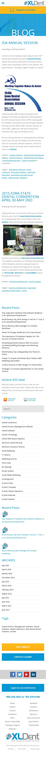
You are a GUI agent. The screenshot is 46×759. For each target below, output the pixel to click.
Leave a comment (28, 161)
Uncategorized (7, 479)
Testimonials (33, 725)
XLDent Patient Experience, (11, 161)
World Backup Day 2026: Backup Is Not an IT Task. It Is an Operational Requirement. (23, 320)
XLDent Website (8, 499)
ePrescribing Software (18, 172)
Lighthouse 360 (13, 178)
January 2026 (7, 573)
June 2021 (6, 610)
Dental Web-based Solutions (13, 438)
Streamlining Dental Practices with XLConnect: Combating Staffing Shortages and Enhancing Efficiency (20, 345)
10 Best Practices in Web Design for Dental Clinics (22, 365)
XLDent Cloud (7, 483)
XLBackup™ (23, 178)
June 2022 (6, 602)
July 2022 (5, 598)
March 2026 (6, 569)
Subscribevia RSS (12, 399)
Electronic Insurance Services (13, 447)
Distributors (33, 710)
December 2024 (8, 577)
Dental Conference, (16, 155)
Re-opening (6, 467)
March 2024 (6, 585)
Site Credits (22, 749)
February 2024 (7, 589)
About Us (33, 714)
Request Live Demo (26, 10)
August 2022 (7, 593)
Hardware (33, 703)
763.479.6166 (32, 696)
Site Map (11, 749)
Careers (12, 707)
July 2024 (5, 581)
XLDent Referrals (8, 495)
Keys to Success (33, 718)
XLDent (13, 149)
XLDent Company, (35, 282)
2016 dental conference (17, 170)
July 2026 (5, 565)
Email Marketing (8, 451)
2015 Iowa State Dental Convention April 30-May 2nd (20, 196)
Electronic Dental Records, (19, 282)
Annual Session (34, 59)
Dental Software (8, 430)
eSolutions (12, 714)
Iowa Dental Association (30, 216)
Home (12, 703)
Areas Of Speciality (12, 721)
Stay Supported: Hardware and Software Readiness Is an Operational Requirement (22, 314)
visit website (23, 647)
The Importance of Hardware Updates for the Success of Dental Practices (20, 337)
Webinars (12, 729)
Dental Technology (9, 434)
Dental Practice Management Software (17, 426)
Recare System (8, 471)
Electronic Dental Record (32, 258)
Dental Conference (9, 422)
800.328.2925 (13, 696)
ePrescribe (9, 273)
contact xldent (23, 657)
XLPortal (18, 273)
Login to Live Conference (23, 687)
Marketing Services (9, 459)
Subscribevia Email (32, 399)
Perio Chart (6, 463)
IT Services (6, 455)
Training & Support (12, 725)
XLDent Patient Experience (12, 491)
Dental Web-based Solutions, (34, 158)
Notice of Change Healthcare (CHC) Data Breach (21, 332)
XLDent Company (9, 487)
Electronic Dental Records (18, 288)
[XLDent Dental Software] (34, 3)
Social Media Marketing (11, 475)
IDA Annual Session (20, 42)
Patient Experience (17, 629)
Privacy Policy (35, 749)
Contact (12, 710)
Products (33, 707)
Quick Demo (34, 721)
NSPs (12, 718)
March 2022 (6, 606)
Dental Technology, (16, 158)
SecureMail (31, 273)
